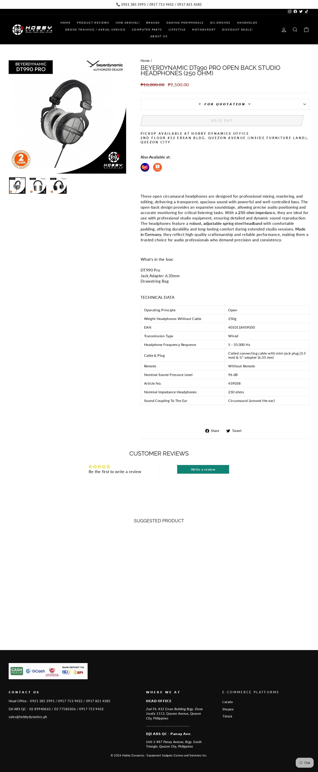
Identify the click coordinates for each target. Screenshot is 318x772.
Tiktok (227, 716)
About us (159, 36)
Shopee (228, 709)
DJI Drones (220, 22)
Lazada (227, 702)
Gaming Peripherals (185, 22)
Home (66, 22)
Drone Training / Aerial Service (95, 29)
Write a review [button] (203, 469)
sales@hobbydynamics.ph (28, 717)
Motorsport (204, 29)
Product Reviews (93, 22)
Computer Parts (147, 29)
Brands (153, 22)
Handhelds (247, 22)
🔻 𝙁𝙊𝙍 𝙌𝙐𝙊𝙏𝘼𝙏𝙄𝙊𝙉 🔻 (225, 104)
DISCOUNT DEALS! (237, 29)
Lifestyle (177, 29)
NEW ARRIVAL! (128, 22)
